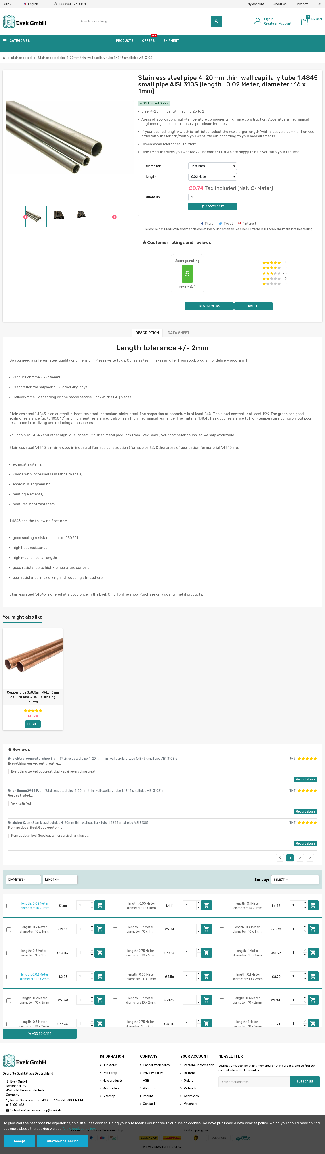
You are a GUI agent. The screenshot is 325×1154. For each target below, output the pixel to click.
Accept (20, 1141)
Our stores (110, 1065)
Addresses (191, 1096)
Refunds (189, 1088)
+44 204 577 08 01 (70, 4)
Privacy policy (153, 1073)
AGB (146, 1081)
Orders (188, 1081)
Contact (302, 4)
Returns (189, 1073)
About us (149, 1088)
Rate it (253, 306)
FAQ (319, 4)
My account (256, 4)
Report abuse (305, 779)
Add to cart (100, 905)
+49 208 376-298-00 (56, 1100)
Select (281, 880)
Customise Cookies (62, 1141)
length (151, 177)
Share (209, 224)
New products (113, 1081)
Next (310, 857)
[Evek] (24, 21)
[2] (268, 262)
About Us (280, 4)
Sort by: (261, 880)
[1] (264, 262)
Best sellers (111, 1088)
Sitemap (109, 1096)
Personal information (198, 1065)
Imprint (148, 1096)
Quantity (153, 197)
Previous (280, 857)
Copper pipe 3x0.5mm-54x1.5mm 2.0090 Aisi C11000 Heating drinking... (33, 697)
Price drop (110, 1073)
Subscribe (305, 1082)
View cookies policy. (79, 1129)
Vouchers (190, 1104)
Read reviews (209, 306)
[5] (279, 262)
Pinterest (249, 224)
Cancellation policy (156, 1065)
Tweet (228, 224)
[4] (275, 262)
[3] (271, 262)
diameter (153, 166)
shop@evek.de (51, 1110)
